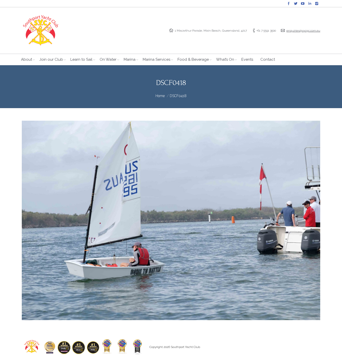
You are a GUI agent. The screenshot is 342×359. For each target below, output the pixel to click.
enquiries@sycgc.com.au (303, 30)
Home (160, 96)
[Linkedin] (310, 4)
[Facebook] (289, 4)
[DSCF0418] (171, 220)
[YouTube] (303, 4)
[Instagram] (317, 4)
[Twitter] (296, 4)
